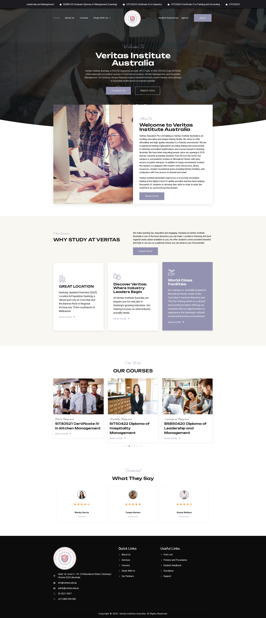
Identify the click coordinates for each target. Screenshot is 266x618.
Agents (184, 18)
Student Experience (168, 18)
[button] (53, 409)
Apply (203, 18)
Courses (84, 18)
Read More (65, 317)
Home (56, 18)
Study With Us (101, 18)
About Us (69, 18)
